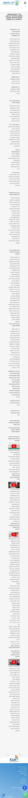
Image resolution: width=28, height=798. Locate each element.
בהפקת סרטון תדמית (15, 259)
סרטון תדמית (12, 539)
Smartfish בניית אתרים (7, 796)
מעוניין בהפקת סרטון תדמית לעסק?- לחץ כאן (14, 622)
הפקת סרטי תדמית (22, 767)
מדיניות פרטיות (23, 783)
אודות (25, 775)
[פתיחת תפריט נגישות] (25, 788)
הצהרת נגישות (23, 781)
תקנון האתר (23, 779)
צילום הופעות (24, 773)
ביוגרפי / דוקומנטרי (22, 771)
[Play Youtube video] (14, 446)
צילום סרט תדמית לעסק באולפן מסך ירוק (15, 413)
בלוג (25, 785)
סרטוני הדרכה (23, 769)
